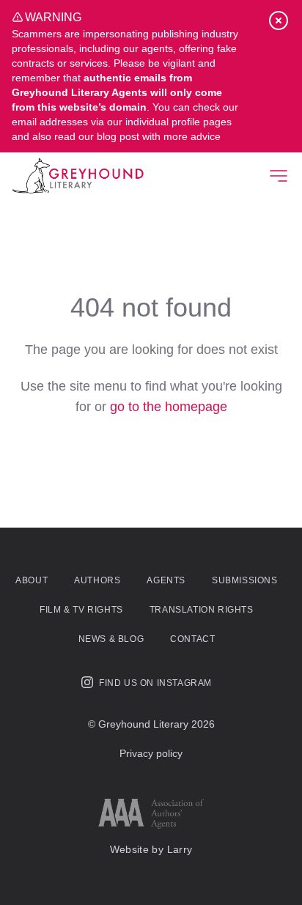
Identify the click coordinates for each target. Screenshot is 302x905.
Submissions (245, 580)
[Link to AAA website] (151, 814)
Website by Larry (151, 849)
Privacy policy (151, 753)
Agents (166, 580)
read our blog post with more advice (137, 136)
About (31, 580)
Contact (192, 639)
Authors (97, 580)
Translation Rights (202, 610)
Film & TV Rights (81, 610)
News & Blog (111, 639)
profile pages (202, 122)
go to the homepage (168, 406)
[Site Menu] (278, 176)
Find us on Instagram (155, 683)
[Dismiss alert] (278, 20)
